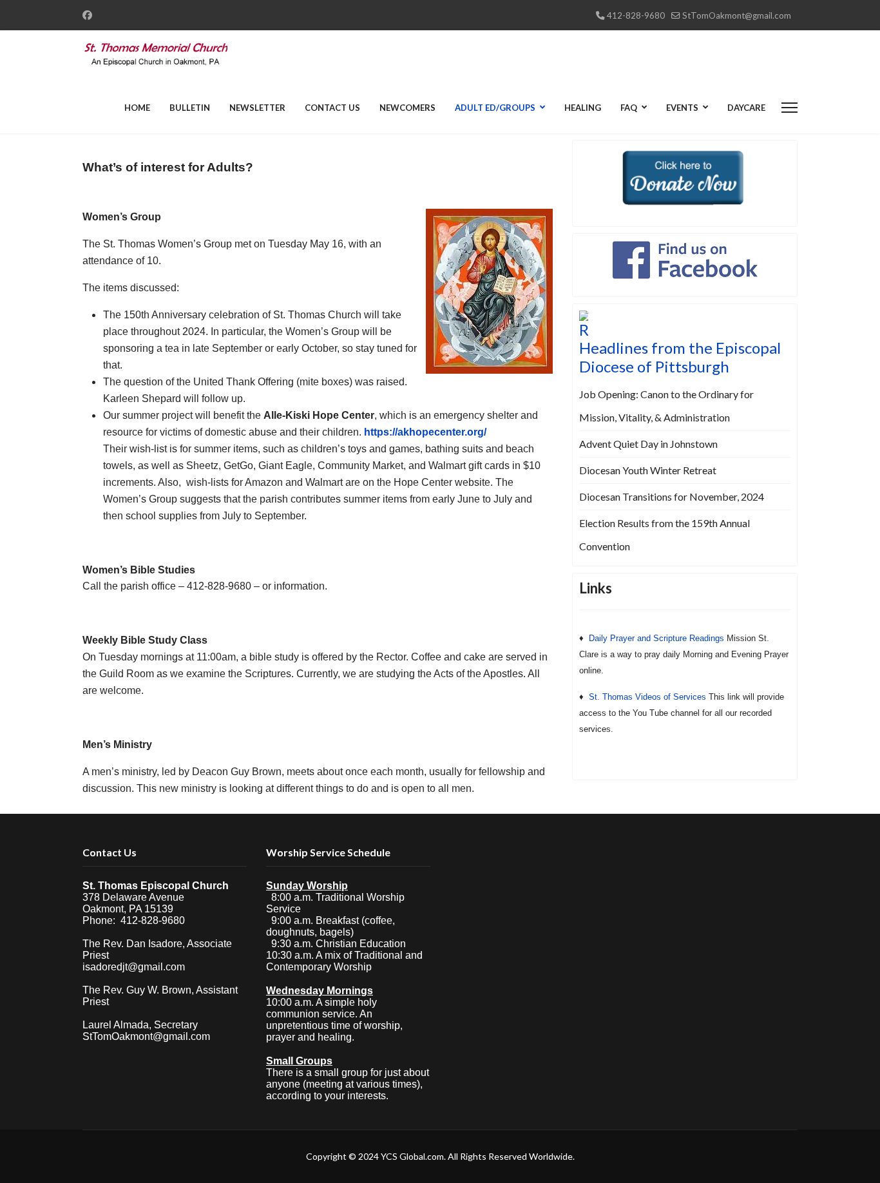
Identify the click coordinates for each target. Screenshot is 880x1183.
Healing (582, 107)
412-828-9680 (636, 15)
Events (682, 107)
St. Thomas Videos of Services (647, 697)
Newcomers (407, 107)
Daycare (746, 107)
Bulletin (189, 107)
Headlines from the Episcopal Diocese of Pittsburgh (680, 357)
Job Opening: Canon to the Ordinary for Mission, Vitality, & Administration (666, 405)
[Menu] (789, 107)
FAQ (628, 107)
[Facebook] (87, 15)
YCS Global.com (412, 1156)
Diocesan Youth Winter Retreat (647, 470)
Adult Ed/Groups (495, 107)
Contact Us (332, 107)
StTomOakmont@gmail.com (736, 15)
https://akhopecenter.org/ (425, 432)
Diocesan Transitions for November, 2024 (671, 496)
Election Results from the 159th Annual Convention (664, 534)
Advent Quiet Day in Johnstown (648, 444)
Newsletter (257, 107)
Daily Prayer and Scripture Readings (656, 638)
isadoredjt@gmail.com (133, 966)
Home (137, 107)
